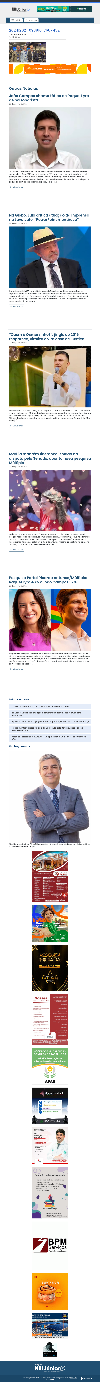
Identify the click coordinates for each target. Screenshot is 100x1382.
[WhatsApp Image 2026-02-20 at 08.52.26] (50, 967)
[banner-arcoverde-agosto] (50, 68)
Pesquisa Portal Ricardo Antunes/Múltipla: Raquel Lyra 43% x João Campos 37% (48, 580)
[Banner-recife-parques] (50, 923)
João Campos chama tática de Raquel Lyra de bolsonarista (49, 98)
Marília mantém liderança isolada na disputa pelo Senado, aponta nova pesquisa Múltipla (50, 458)
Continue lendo (16, 187)
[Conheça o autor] (50, 796)
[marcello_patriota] (50, 1349)
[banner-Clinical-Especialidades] (50, 1019)
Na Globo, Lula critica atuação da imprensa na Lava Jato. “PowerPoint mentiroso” (49, 217)
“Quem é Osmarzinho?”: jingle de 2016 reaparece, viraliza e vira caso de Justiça (46, 337)
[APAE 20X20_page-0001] (50, 1066)
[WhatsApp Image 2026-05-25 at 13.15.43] (50, 876)
